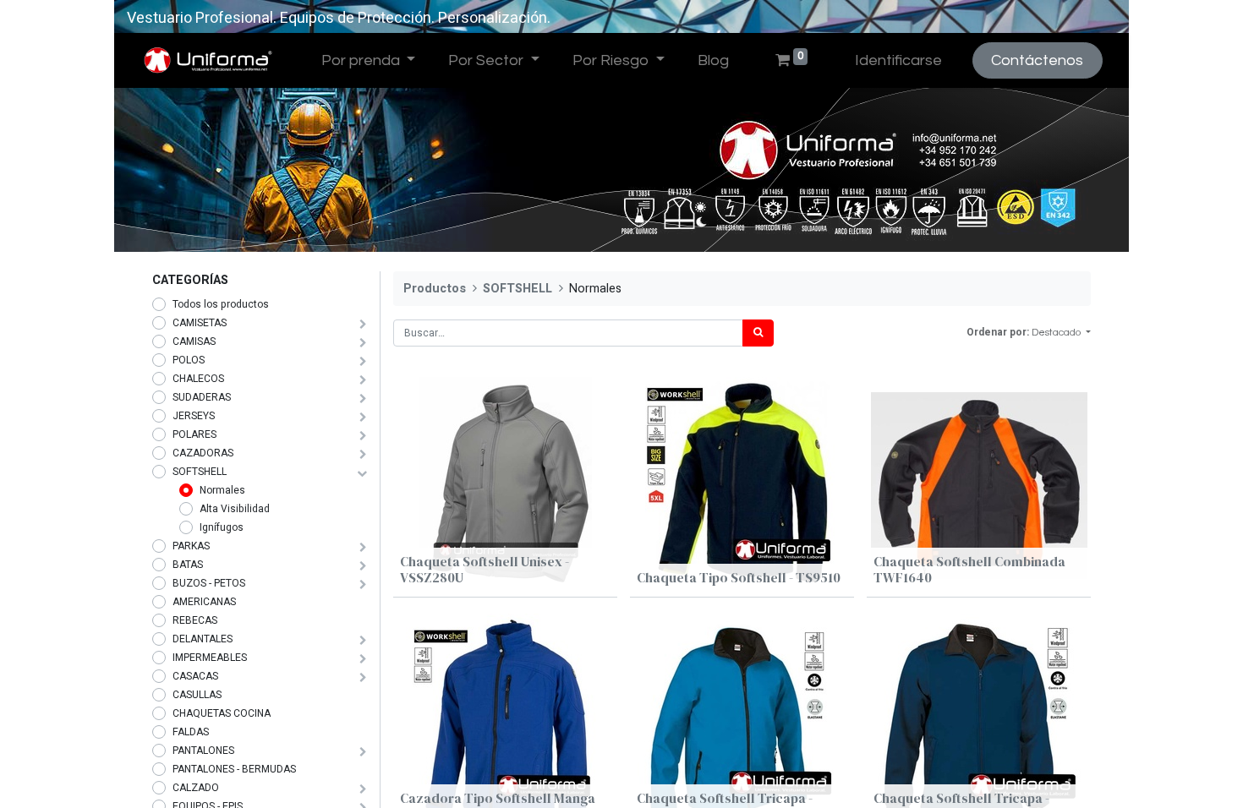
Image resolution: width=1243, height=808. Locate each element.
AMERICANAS (204, 601)
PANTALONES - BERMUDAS (234, 769)
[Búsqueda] (758, 333)
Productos (434, 289)
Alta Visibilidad (235, 508)
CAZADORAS (202, 453)
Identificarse (898, 60)
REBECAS (194, 620)
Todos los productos (220, 304)
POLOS (188, 360)
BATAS (187, 564)
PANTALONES (203, 750)
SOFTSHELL (199, 471)
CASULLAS (197, 694)
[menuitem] (713, 60)
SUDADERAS (201, 397)
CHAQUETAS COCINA (221, 713)
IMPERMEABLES (209, 657)
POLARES (194, 434)
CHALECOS (198, 378)
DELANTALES (202, 639)
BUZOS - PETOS (208, 583)
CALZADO (195, 787)
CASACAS (195, 676)
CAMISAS (194, 341)
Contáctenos (1037, 60)
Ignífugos (222, 527)
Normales (222, 490)
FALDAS (190, 732)
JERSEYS (193, 415)
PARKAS (191, 546)
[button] (1061, 333)
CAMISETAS (199, 322)
